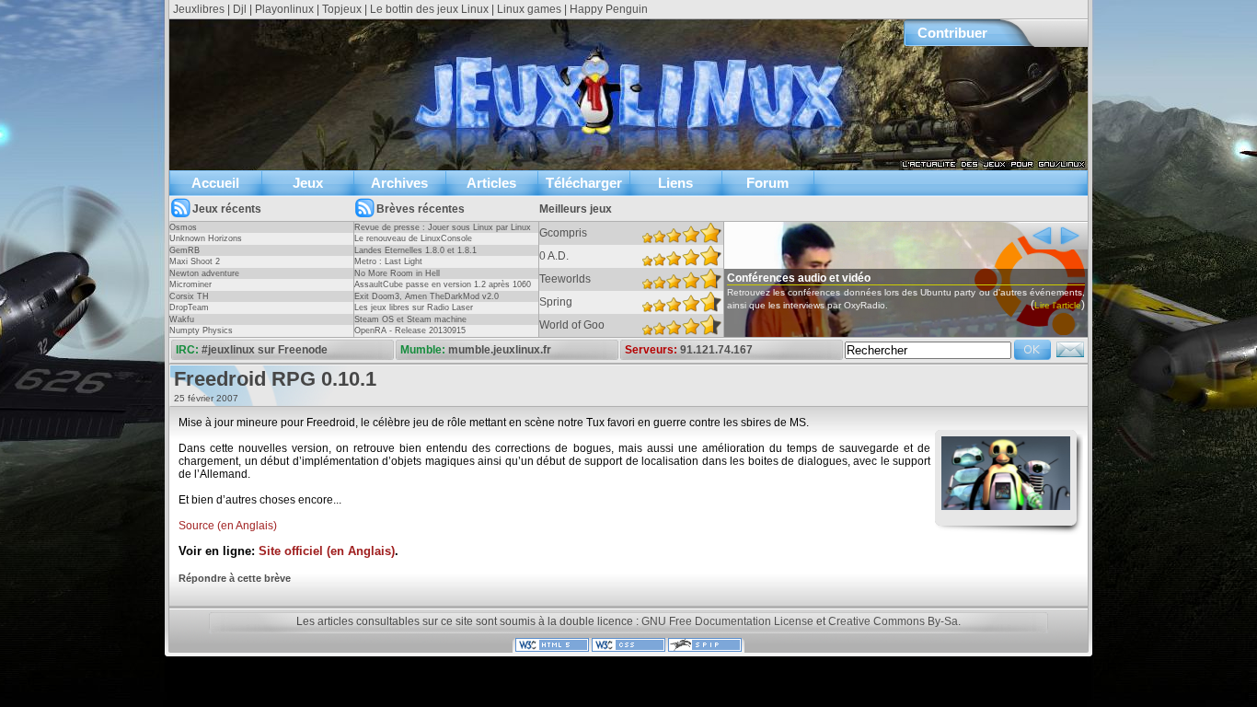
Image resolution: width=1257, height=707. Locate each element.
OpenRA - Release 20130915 (410, 330)
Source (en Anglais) (228, 525)
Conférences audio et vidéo (799, 278)
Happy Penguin (609, 9)
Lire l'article (1057, 305)
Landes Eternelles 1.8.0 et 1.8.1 (415, 250)
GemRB (184, 250)
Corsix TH (189, 296)
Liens (675, 183)
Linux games (529, 9)
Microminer (190, 284)
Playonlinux (284, 9)
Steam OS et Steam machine (410, 319)
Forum (767, 183)
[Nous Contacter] (1070, 355)
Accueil (215, 183)
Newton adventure (204, 273)
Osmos (183, 227)
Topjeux (342, 9)
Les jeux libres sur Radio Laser (413, 307)
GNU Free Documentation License (727, 621)
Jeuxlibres (199, 9)
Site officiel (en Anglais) (327, 551)
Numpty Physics (201, 330)
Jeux (308, 183)
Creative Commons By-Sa (893, 621)
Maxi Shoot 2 (194, 261)
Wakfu (181, 319)
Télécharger (584, 183)
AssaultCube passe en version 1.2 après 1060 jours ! (442, 290)
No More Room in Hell (397, 273)
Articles (491, 183)
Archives (399, 183)
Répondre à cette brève (235, 578)
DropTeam (189, 307)
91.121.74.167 (716, 349)
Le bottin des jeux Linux (429, 9)
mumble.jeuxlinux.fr (499, 349)
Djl (240, 9)
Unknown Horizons (205, 238)
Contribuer (952, 33)
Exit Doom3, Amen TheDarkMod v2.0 (426, 296)
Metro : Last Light (388, 261)
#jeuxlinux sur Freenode (265, 349)
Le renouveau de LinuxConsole (413, 238)
